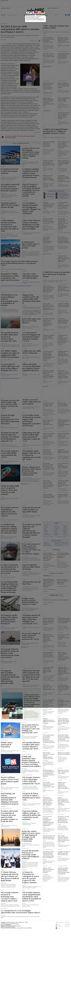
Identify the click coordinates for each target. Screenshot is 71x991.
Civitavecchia (47, 534)
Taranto (65, 530)
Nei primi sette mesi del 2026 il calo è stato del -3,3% (48, 170)
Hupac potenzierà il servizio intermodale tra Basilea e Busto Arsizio (63, 163)
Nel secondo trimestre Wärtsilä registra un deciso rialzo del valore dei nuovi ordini (63, 838)
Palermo (56, 533)
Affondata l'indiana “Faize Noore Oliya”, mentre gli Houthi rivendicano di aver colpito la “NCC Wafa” (31, 589)
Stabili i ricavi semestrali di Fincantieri (6, 744)
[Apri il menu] (2, 15)
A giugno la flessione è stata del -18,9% (9, 427)
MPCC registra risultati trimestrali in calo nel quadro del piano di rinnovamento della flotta (48, 101)
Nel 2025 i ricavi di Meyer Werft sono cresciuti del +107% (48, 55)
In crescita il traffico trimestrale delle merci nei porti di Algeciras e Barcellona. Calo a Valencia (48, 703)
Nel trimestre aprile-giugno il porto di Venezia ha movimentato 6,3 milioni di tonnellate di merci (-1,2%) (48, 374)
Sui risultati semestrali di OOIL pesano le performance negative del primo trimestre (10, 187)
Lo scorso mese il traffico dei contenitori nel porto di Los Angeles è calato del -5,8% (63, 205)
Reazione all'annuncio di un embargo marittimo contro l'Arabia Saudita (49, 830)
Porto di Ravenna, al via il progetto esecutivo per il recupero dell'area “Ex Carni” (63, 144)
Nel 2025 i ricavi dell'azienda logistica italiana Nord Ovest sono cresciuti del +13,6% (64, 688)
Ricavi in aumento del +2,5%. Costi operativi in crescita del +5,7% (63, 247)
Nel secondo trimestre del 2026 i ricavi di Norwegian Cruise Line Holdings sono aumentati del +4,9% (31, 729)
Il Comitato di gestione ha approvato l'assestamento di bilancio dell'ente (48, 629)
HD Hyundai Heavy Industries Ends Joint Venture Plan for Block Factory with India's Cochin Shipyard (49, 583)
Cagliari (46, 531)
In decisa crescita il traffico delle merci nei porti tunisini (31, 402)
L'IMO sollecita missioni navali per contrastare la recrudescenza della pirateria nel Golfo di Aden (9, 225)
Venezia (65, 534)
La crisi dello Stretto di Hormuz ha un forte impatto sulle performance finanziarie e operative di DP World (31, 420)
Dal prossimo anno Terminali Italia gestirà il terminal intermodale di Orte (48, 655)
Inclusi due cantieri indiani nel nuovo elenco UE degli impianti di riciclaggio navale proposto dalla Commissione (31, 836)
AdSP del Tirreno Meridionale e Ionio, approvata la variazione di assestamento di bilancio (48, 638)
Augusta (46, 527)
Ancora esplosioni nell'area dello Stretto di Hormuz (31, 567)
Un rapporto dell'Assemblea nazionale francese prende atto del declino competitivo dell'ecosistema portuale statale (10, 677)
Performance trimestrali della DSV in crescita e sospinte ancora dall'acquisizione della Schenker (48, 801)
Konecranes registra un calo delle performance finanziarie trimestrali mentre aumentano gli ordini (49, 738)
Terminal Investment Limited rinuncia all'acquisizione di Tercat (49, 337)
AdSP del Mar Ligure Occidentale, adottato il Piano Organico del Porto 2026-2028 (64, 620)
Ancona (46, 526)
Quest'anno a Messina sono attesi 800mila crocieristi (63, 451)
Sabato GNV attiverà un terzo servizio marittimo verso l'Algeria (49, 436)
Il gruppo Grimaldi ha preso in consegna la (63, 305)
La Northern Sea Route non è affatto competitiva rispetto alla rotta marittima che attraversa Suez (9, 528)
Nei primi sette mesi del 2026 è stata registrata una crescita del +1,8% (64, 213)
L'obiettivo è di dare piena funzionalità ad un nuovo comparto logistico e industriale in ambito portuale (63, 154)
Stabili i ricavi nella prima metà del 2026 (9, 519)
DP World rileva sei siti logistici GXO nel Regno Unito (48, 404)
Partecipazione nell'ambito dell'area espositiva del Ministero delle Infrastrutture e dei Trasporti (48, 152)
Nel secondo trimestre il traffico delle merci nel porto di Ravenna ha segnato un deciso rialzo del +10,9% (64, 374)
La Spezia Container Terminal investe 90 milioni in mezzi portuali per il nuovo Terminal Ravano (30, 173)
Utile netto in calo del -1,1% (64, 232)
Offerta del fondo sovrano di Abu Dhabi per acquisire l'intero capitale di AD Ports (31, 367)
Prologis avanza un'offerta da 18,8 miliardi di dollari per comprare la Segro (30, 601)
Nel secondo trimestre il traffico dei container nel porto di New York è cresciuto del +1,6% (48, 466)
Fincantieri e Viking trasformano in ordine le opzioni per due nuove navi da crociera (10, 277)
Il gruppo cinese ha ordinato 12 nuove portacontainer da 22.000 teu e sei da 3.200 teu (30, 163)
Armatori (45, 542)
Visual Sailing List (50, 194)
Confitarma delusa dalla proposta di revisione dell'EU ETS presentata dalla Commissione (63, 871)
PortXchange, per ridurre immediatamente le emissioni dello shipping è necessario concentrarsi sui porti (9, 798)
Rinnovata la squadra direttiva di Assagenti (64, 753)
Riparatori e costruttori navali (61, 542)
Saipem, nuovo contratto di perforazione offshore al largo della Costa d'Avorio (63, 785)
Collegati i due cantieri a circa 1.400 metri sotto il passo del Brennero (63, 679)
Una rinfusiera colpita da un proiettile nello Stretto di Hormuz (48, 452)
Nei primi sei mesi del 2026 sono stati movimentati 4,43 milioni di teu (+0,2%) (49, 474)
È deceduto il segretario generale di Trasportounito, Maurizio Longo (63, 321)
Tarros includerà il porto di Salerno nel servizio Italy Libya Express (63, 85)
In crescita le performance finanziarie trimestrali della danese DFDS (47, 239)
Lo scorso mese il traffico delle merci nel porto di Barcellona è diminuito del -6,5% (10, 367)
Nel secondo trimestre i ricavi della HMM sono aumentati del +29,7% (10, 454)
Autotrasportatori (58, 545)
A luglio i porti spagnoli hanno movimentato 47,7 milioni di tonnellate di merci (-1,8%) (55, 131)
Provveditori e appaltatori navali (61, 543)
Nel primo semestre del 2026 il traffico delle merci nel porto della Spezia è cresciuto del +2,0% (10, 404)
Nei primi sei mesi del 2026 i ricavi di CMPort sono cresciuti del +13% (63, 40)
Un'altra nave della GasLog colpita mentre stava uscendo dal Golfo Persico (63, 483)
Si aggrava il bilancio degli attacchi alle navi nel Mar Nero (64, 853)
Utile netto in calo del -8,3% (64, 694)
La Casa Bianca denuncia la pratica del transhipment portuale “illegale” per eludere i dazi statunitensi (31, 208)
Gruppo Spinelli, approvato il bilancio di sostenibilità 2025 (49, 496)
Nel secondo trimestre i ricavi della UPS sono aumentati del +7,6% (49, 687)
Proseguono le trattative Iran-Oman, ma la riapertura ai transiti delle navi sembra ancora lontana (31, 574)
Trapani (65, 531)
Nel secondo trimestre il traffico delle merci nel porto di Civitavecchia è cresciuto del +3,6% (10, 337)
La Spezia (56, 528)
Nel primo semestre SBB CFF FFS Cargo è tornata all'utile (10, 205)
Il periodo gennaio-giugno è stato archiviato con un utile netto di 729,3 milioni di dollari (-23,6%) (9, 196)
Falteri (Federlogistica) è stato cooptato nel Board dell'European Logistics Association (63, 801)
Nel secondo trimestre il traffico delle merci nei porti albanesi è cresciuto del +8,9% (31, 745)
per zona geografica (63, 197)
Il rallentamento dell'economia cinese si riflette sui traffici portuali (30, 245)
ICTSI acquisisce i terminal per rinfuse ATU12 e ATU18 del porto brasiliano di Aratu (63, 721)
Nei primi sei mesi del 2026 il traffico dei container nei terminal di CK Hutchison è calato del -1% (10, 437)
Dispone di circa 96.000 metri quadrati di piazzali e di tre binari (48, 661)
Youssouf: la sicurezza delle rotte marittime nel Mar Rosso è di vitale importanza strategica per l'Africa (8, 886)
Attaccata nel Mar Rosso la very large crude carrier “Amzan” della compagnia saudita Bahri (9, 236)
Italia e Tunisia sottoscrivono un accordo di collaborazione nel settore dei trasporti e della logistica (64, 656)
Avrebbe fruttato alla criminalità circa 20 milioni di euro (63, 123)
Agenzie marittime (48, 545)
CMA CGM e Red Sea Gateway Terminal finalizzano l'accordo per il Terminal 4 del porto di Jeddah (31, 224)
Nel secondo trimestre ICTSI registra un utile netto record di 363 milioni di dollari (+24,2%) (48, 484)
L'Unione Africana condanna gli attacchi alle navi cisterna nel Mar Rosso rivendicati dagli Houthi (10, 876)
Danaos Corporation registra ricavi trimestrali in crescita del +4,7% (63, 436)
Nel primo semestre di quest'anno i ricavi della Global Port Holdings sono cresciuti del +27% (31, 619)
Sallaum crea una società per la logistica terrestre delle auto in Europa (48, 178)
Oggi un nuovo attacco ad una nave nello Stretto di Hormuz (48, 870)
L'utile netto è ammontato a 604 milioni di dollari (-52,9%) (49, 694)
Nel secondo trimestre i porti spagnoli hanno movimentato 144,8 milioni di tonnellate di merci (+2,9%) (31, 896)
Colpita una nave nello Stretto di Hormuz (31, 352)
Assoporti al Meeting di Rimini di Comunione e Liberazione (49, 144)
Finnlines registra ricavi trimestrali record (63, 496)
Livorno (56, 530)
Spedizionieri (46, 543)
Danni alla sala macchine (63, 490)
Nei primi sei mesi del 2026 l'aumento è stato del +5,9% (13, 269)
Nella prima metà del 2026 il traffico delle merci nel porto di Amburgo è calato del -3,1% (31, 437)
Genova (56, 526)
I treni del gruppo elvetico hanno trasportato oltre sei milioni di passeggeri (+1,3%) (10, 212)
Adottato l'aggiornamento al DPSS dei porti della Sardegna (48, 721)
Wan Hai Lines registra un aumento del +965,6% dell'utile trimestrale (63, 288)
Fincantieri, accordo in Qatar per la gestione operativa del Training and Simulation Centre (63, 819)
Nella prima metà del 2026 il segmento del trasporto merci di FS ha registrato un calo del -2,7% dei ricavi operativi (31, 676)
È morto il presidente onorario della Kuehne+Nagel (64, 99)
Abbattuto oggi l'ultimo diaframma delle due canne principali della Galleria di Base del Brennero (63, 670)
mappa (64, 536)
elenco (51, 536)
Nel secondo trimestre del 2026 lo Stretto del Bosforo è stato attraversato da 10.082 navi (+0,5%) (10, 653)
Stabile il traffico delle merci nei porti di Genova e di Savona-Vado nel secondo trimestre (10, 490)
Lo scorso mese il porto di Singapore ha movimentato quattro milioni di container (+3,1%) (31, 337)
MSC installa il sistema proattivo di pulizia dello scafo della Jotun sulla (48, 289)
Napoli (55, 531)
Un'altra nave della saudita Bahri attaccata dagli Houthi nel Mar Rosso (48, 670)
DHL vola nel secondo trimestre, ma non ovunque (63, 404)
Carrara (46, 533)
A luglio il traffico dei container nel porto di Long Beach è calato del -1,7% (48, 221)
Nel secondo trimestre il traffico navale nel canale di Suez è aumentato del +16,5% (31, 636)
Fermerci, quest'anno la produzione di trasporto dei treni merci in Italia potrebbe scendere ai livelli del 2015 (9, 816)
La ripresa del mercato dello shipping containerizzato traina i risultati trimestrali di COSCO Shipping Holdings (31, 153)
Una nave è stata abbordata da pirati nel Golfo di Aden (30, 276)
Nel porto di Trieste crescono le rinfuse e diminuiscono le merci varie (31, 796)
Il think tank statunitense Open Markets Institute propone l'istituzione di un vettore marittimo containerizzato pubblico (31, 761)
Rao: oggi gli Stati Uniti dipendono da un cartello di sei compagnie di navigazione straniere (30, 771)
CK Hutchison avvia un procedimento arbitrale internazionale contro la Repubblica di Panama (9, 300)
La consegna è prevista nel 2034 (8, 577)
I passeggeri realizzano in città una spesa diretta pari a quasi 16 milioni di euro (63, 457)
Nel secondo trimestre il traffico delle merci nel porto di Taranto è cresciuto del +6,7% (64, 178)
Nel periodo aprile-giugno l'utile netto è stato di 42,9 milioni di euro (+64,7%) (63, 502)
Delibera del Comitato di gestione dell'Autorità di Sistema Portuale (48, 728)
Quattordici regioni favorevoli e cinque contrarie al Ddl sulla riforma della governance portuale (64, 738)
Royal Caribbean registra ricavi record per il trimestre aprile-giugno (10, 780)
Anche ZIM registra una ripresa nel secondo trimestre (31, 321)
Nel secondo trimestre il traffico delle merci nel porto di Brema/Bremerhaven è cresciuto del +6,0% (19, 263)
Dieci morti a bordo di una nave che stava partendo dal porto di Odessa (63, 859)
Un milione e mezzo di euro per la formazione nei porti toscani (63, 637)
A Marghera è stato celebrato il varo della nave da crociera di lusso (48, 86)
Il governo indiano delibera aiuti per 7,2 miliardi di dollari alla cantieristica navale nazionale (31, 815)
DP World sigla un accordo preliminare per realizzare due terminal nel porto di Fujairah (48, 773)
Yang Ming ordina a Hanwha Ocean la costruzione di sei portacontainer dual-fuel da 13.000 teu (48, 854)
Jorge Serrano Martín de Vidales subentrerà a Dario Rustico (63, 266)
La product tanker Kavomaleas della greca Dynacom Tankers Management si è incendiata (48, 878)
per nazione (62, 196)
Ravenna (65, 526)
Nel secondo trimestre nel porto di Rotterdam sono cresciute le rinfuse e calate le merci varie (10, 896)
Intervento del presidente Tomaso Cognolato (55, 600)
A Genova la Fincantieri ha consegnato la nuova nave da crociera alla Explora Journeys (30, 877)
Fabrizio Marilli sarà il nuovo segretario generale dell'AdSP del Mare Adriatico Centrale (49, 621)
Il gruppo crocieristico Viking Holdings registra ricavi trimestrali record (48, 205)
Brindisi (45, 530)
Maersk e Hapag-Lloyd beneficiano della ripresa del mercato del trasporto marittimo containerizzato (31, 471)
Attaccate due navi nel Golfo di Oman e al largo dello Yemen (31, 509)
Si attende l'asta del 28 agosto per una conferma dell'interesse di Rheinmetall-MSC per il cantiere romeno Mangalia (31, 530)
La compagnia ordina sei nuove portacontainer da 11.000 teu (63, 295)
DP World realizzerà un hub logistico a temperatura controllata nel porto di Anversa (63, 423)
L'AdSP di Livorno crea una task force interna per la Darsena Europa (56, 274)
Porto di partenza (63, 193)
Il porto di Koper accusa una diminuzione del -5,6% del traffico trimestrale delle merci (10, 419)
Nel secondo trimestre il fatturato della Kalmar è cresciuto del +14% (48, 785)
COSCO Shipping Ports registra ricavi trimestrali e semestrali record (48, 40)
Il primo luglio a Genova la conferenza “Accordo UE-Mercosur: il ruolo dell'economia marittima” (49, 556)
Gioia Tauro (56, 527)
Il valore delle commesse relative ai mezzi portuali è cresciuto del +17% (48, 747)
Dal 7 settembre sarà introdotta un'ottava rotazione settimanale (62, 170)
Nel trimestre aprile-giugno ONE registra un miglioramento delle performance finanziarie (9, 619)
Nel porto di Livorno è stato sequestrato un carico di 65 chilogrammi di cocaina (63, 115)
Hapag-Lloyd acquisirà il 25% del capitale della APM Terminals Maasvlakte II (31, 299)
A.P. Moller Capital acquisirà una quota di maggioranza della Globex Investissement (10, 354)
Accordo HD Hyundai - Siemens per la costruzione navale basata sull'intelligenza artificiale (31, 854)
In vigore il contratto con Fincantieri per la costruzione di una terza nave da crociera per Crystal (10, 569)
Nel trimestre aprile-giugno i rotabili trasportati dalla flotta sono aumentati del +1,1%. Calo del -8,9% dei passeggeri (49, 249)
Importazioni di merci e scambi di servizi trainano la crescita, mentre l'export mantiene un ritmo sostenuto (9, 178)
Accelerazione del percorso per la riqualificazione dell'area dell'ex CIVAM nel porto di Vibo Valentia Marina (48, 356)
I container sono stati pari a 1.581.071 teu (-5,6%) (54, 137)
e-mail (17, 923)
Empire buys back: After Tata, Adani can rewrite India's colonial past (63, 582)
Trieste (64, 533)
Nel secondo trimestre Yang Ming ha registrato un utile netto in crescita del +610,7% (10, 511)
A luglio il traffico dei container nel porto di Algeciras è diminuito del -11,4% (49, 163)
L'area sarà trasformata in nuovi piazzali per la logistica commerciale (48, 365)
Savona (65, 528)
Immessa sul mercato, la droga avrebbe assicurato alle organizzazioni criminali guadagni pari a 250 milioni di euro (49, 845)
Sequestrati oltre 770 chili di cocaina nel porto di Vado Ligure (49, 837)
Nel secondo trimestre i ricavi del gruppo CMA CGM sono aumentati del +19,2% (31, 780)
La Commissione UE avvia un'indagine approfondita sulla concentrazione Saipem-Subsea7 (20, 912)
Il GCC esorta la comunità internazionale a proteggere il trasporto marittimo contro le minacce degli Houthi (48, 821)
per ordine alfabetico (63, 195)
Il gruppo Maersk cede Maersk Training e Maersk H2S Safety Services (63, 353)
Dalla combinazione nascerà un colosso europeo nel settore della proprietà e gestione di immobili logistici (30, 609)
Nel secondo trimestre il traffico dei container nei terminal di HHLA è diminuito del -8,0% (63, 239)
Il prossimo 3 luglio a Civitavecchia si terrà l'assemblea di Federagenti (63, 555)
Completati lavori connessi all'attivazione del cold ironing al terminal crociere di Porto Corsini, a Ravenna (63, 339)
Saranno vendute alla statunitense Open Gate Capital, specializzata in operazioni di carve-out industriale (63, 362)
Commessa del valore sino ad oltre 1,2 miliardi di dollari (48, 862)
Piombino (56, 534)
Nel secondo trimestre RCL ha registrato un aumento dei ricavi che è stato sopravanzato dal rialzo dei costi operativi (63, 224)
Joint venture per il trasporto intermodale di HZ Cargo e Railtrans (63, 465)
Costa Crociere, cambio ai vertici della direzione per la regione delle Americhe (64, 258)
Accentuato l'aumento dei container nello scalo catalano (48, 713)
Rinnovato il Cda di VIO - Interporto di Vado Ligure (63, 771)
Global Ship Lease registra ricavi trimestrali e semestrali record (48, 422)
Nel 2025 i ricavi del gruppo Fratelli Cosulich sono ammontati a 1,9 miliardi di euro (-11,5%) (48, 322)
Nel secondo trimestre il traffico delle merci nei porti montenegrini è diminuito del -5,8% (48, 306)
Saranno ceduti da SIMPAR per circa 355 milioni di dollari (64, 729)
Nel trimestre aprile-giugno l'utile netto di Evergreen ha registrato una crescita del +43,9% (31, 455)
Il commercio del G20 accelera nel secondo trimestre (9, 171)
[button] (69, 15)
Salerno (65, 527)
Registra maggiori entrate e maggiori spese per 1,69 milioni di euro (49, 647)
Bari (45, 528)
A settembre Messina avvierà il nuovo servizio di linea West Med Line (64, 56)
